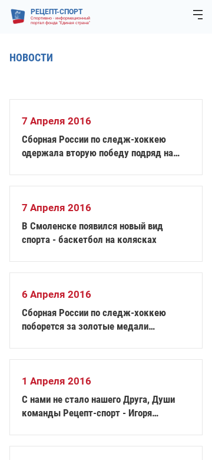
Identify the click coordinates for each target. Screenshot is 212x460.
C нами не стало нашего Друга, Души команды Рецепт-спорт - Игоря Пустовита (98, 406)
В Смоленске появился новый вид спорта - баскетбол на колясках (92, 232)
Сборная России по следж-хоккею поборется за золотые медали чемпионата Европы (94, 320)
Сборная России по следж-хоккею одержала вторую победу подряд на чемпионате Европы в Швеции (97, 146)
